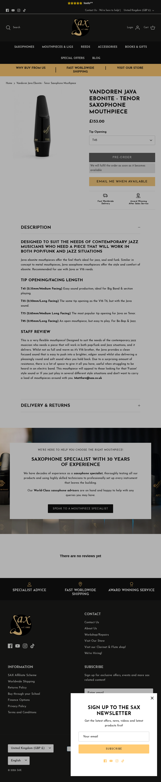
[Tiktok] (122, 760)
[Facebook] (105, 760)
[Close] (152, 698)
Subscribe (114, 749)
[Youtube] (111, 760)
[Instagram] (116, 760)
